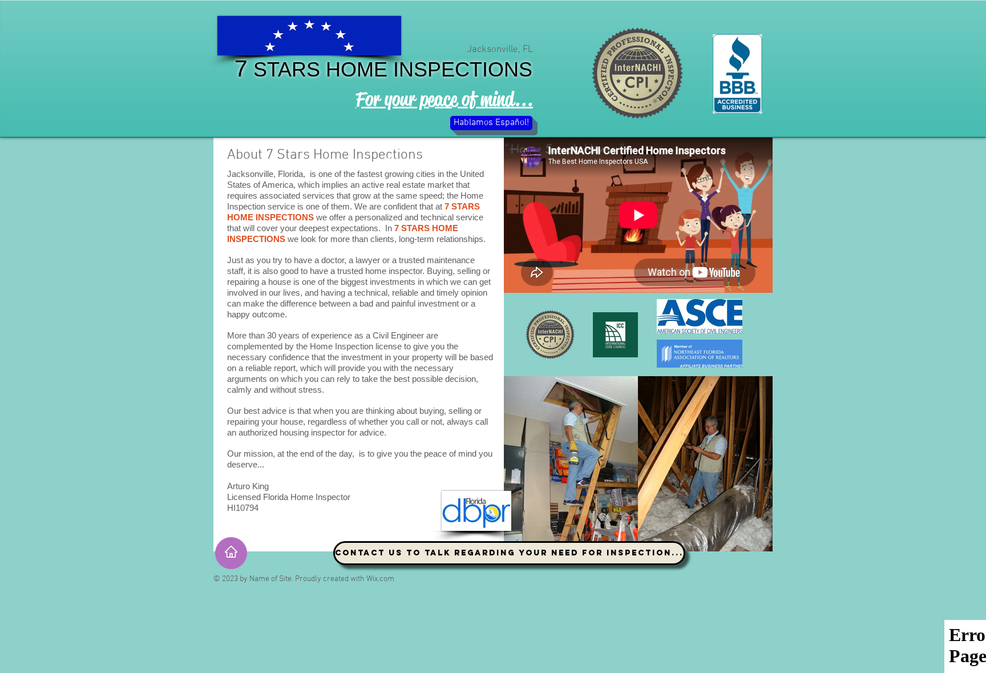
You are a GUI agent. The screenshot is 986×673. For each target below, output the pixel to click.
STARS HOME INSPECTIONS (390, 69)
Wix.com (380, 579)
